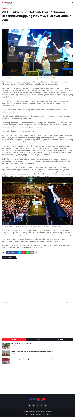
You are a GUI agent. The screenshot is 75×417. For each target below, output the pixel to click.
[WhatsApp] (28, 252)
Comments (61, 339)
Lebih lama (69, 302)
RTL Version (47, 414)
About (32, 414)
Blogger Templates (46, 411)
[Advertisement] (37, 318)
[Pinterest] (24, 252)
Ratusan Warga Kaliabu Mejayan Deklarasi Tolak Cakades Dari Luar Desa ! (35, 359)
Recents (37, 339)
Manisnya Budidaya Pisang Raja (21, 343)
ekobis (10, 8)
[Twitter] (20, 252)
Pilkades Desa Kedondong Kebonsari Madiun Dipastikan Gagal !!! (32, 351)
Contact (38, 414)
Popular (13, 339)
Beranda (4, 8)
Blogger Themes (35, 411)
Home (26, 414)
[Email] (32, 252)
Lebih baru (6, 302)
